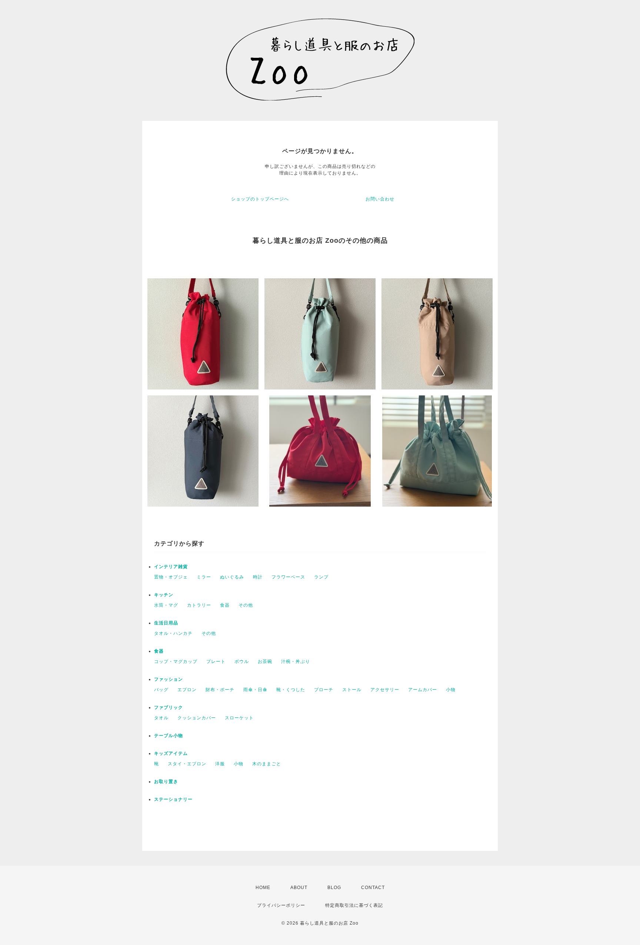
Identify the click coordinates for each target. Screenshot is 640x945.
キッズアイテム (171, 753)
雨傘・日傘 (255, 689)
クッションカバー (196, 717)
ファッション (168, 679)
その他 (246, 605)
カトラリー (199, 605)
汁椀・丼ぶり (295, 661)
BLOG (334, 887)
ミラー (204, 577)
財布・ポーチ (220, 689)
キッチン (163, 594)
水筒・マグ (166, 605)
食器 (225, 605)
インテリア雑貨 (171, 566)
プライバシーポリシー (281, 905)
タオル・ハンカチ (173, 633)
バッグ (161, 689)
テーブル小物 (168, 735)
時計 (258, 577)
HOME (263, 887)
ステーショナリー (173, 799)
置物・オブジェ (171, 577)
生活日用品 (166, 623)
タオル (161, 717)
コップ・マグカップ (175, 661)
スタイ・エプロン (187, 763)
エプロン (187, 689)
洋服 (220, 763)
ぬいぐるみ (232, 577)
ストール (351, 689)
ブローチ (323, 689)
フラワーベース (288, 577)
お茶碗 (265, 661)
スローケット (239, 717)
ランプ (321, 577)
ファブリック (168, 707)
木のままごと (266, 763)
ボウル (241, 661)
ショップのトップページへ (260, 199)
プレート (216, 661)
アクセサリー (384, 689)
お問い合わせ (380, 199)
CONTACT (373, 887)
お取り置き (166, 781)
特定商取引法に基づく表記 (354, 905)
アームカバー (422, 689)
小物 (451, 689)
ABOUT (298, 887)
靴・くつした (290, 689)
